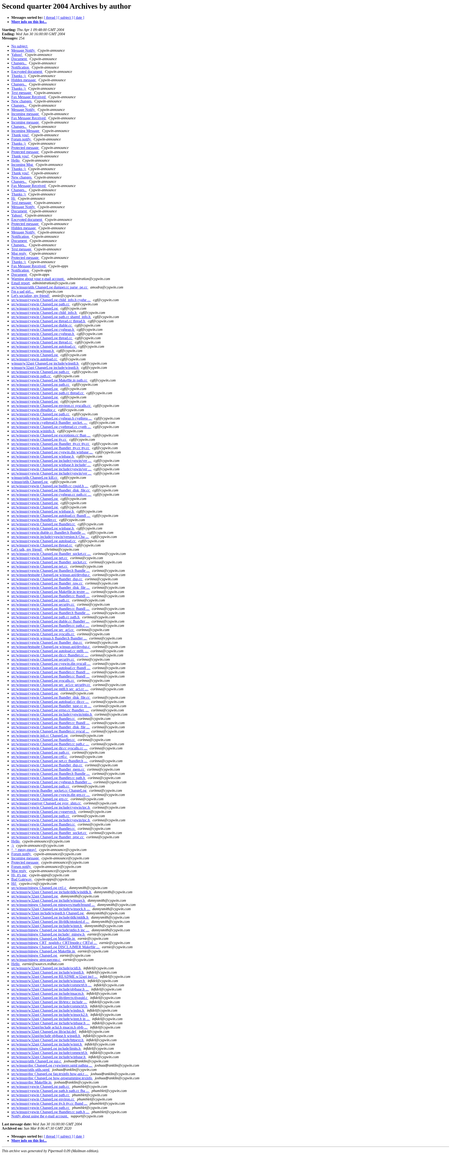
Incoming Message (25, 131)
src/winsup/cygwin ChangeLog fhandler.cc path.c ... (50, 626)
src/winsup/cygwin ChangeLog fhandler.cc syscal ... (50, 731)
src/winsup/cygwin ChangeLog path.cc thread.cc (48, 393)
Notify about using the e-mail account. (40, 1116)
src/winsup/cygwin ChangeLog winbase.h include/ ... (51, 465)
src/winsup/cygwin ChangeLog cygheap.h (43, 330)
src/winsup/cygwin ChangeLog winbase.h (43, 456)
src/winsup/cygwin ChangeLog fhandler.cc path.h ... (50, 1112)
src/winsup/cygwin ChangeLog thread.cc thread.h (48, 321)
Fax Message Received (29, 97)
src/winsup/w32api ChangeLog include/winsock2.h (50, 1015)
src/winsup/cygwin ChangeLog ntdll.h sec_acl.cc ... (50, 689)
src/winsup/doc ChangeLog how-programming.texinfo (52, 1078)
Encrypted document (27, 72)
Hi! (14, 884)
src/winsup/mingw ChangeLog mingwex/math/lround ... (53, 905)
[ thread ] (50, 18)
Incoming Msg (22, 165)
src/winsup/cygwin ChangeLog (35, 308)
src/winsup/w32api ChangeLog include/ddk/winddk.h (51, 892)
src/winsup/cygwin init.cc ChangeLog (40, 735)
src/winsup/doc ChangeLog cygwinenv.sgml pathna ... (52, 1065)
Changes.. (19, 63)
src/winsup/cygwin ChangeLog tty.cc (39, 439)
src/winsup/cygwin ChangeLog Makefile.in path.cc (49, 380)
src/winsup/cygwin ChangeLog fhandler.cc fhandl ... (50, 596)
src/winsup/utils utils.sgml (30, 1070)
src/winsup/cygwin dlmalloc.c (33, 410)
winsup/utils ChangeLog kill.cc (34, 478)
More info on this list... (29, 22)
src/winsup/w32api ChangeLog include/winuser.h (48, 900)
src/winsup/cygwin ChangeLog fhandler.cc (43, 524)
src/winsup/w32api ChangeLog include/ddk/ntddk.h (50, 917)
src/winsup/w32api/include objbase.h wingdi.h (46, 1036)
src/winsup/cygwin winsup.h (33, 351)
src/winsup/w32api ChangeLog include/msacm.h (48, 993)
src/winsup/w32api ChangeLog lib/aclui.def (44, 1032)
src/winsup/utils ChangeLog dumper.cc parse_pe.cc (49, 287)
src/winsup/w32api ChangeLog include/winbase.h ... (50, 1023)
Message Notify (23, 50)
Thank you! (20, 135)
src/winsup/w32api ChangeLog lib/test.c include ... (49, 1002)
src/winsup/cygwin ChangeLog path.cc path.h (45, 617)
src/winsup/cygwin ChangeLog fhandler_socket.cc (49, 562)
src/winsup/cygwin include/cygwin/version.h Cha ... (50, 537)
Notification (20, 67)
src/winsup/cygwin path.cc (31, 376)
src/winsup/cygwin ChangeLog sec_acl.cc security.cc (51, 685)
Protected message (25, 148)
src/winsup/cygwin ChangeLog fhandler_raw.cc (47, 583)
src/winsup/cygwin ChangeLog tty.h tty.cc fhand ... (49, 1103)
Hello (15, 160)
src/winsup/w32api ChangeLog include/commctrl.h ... (51, 985)
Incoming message (25, 114)
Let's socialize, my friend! (30, 296)
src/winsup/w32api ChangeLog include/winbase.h (48, 1057)
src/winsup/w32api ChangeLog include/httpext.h (47, 1040)
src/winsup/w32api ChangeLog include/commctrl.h (49, 1006)
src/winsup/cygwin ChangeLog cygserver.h (44, 812)
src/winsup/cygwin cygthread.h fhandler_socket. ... (49, 423)
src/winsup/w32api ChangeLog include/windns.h (48, 1010)
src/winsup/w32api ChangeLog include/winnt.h (47, 926)
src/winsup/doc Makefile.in (31, 1082)
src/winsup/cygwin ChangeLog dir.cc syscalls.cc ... (49, 748)
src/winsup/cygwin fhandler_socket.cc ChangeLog (49, 790)
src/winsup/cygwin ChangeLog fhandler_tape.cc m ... (51, 706)
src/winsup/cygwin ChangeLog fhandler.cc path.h (48, 778)
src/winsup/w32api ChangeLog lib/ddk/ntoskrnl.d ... (50, 922)
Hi (13, 198)
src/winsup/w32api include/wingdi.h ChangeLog (48, 913)
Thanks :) (18, 76)
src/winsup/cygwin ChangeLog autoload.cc (44, 346)
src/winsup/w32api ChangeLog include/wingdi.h (48, 972)
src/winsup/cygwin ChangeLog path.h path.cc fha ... (50, 1091)
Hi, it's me (19, 875)
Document (19, 59)
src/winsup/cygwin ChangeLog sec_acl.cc (43, 630)
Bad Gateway (22, 879)
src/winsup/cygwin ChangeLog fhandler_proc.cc (48, 837)
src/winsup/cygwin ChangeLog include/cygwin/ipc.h (51, 807)
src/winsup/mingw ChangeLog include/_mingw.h (48, 934)
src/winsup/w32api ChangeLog (35, 896)
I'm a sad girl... (22, 291)
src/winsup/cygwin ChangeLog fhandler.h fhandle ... (50, 571)
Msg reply (19, 253)
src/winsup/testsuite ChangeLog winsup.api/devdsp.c (51, 575)
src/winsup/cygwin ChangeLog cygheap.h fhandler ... (51, 782)
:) (12, 845)
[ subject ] (65, 18)
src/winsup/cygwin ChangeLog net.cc (39, 558)
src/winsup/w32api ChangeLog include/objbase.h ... (50, 989)
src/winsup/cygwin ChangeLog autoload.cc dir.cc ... (50, 702)
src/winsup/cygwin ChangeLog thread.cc (42, 338)
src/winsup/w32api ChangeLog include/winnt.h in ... (50, 1019)
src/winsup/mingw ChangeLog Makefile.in (43, 938)
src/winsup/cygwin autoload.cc (34, 359)
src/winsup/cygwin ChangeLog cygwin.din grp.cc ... (50, 795)
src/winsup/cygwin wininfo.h (33, 431)
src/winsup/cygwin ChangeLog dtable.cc (42, 325)
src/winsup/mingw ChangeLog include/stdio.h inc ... (50, 930)
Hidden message (24, 80)
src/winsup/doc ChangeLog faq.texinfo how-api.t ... (50, 1074)
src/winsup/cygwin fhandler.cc (34, 520)
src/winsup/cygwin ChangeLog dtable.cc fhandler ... (50, 621)
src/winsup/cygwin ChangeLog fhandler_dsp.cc (47, 579)
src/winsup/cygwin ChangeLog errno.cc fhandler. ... (50, 710)
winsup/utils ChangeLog (30, 482)
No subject (19, 46)
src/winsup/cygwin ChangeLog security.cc (43, 604)
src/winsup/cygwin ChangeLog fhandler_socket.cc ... (51, 554)
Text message (21, 93)
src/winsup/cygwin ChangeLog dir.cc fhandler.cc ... (50, 655)
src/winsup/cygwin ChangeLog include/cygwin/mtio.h (52, 714)
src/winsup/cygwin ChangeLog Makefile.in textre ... (50, 592)
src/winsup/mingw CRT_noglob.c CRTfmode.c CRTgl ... (54, 943)
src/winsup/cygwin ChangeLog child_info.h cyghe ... (51, 300)
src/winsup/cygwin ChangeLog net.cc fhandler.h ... (49, 761)
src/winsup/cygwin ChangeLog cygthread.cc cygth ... (51, 427)
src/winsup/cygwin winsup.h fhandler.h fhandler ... (49, 638)
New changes (21, 101)
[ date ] (79, 18)
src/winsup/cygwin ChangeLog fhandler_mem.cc (48, 769)
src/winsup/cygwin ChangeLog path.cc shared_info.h (51, 317)
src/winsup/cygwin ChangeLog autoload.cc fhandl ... (51, 516)
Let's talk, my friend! (27, 549)
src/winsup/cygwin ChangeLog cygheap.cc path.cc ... (51, 494)
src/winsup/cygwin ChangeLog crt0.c (39, 757)
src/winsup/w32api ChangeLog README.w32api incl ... (54, 977)
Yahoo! (17, 55)
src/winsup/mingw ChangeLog (34, 955)
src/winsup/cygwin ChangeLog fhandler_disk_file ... (50, 587)
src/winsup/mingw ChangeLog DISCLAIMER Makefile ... (55, 947)
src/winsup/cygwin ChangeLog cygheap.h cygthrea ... (51, 418)
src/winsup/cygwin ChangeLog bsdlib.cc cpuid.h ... (50, 486)
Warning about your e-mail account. (38, 279)
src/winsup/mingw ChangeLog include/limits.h (46, 1048)
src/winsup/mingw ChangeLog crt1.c (39, 888)
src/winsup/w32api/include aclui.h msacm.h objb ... (49, 1027)
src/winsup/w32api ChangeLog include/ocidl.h (46, 968)
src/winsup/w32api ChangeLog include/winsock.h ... (50, 909)
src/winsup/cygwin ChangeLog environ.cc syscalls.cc (51, 406)
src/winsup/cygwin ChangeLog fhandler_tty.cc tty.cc (50, 444)
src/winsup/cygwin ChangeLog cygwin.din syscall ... (51, 664)
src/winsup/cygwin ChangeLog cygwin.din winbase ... (52, 452)
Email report (21, 283)
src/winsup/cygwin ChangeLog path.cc (40, 304)
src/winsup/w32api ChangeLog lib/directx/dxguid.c (49, 998)
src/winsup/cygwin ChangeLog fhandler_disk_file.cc (51, 490)
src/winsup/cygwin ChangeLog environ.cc (43, 1099)
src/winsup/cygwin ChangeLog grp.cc (40, 799)
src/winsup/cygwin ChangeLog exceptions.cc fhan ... (51, 435)
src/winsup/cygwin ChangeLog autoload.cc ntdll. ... (50, 651)
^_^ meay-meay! (24, 850)
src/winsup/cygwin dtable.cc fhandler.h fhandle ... (48, 533)
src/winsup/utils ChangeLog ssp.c (36, 1061)
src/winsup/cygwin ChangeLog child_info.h (44, 313)
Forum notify (21, 139)
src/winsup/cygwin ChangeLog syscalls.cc (43, 634)
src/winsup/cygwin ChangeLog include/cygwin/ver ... (51, 461)
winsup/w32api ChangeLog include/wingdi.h (45, 363)
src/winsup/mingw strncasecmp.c (36, 960)
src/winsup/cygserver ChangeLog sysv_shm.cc (46, 803)
